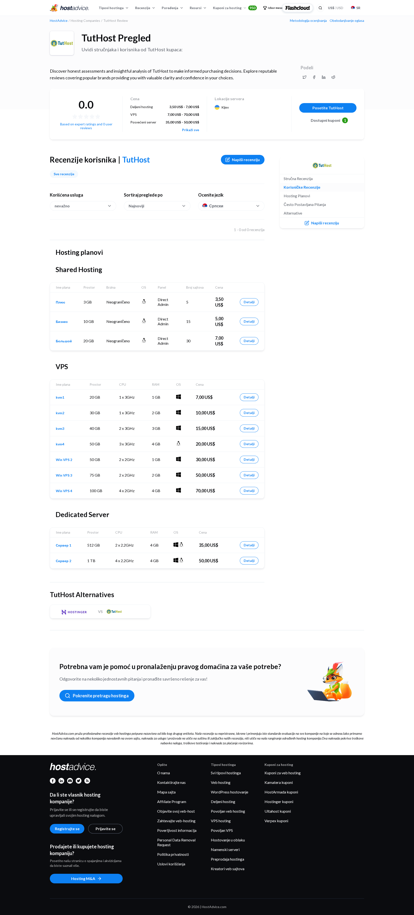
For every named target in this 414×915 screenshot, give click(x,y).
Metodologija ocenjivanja (308, 21)
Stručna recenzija (298, 178)
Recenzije (142, 8)
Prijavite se (105, 828)
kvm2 (60, 413)
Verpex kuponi (276, 820)
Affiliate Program (171, 801)
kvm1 (60, 397)
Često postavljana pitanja (305, 204)
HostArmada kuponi (281, 792)
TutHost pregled (116, 38)
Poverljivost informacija (176, 830)
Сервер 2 (63, 561)
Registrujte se (67, 828)
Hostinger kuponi (278, 801)
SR (358, 8)
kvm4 (60, 444)
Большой (64, 341)
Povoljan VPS (222, 830)
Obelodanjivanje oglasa (347, 21)
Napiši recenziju (246, 159)
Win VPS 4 (64, 491)
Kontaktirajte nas (171, 782)
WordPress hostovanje (229, 792)
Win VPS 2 (64, 460)
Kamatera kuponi (278, 782)
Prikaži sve (190, 130)
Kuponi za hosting (234, 8)
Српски (216, 206)
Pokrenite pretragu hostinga (101, 695)
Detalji (249, 302)
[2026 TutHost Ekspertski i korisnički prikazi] (304, 77)
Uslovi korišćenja (171, 864)
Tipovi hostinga (111, 8)
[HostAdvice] (69, 8)
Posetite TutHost (328, 107)
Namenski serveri (225, 849)
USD (335, 8)
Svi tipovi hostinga (226, 772)
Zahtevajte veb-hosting (176, 820)
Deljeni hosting (223, 801)
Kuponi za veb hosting (282, 772)
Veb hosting (220, 782)
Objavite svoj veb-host (176, 811)
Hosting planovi (297, 195)
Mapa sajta (166, 792)
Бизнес (62, 322)
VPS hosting (221, 820)
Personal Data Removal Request (176, 842)
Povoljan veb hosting (228, 811)
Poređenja (170, 8)
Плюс (60, 302)
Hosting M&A (83, 878)
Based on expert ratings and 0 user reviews (86, 126)
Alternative (293, 213)
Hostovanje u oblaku (228, 840)
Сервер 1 (63, 545)
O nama (163, 772)
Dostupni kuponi (328, 120)
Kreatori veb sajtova (227, 868)
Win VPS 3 (64, 475)
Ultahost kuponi (277, 811)
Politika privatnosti (173, 854)
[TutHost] (62, 43)
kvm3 (60, 429)
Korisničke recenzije (302, 187)
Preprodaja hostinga (227, 859)
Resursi (195, 8)
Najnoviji (136, 206)
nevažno (62, 206)
